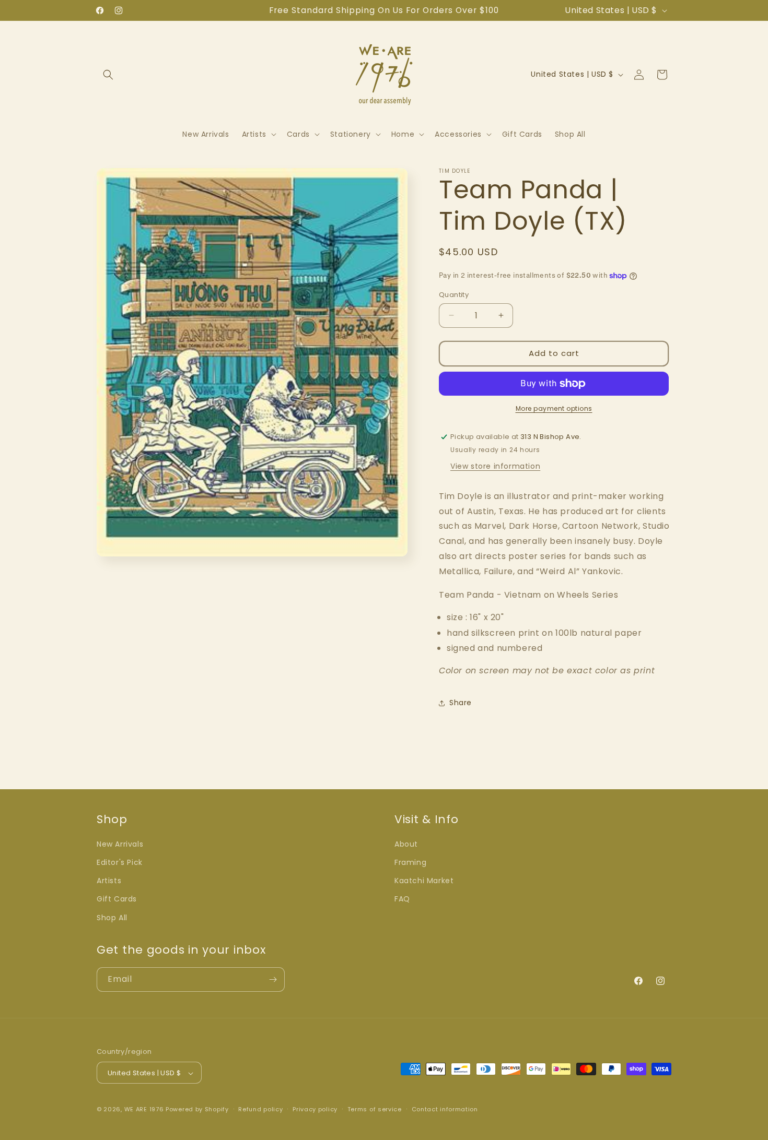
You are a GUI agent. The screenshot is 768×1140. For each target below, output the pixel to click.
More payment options (554, 408)
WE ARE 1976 (144, 1110)
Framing (410, 862)
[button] (108, 74)
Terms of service (374, 1109)
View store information (495, 466)
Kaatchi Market (423, 881)
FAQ (402, 899)
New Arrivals (120, 844)
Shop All (112, 917)
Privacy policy (315, 1109)
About (406, 844)
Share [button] (460, 702)
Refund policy (260, 1109)
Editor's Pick (120, 862)
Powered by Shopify (197, 1110)
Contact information (445, 1109)
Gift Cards (117, 899)
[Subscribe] (272, 979)
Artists (109, 881)
